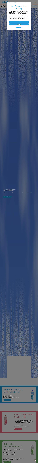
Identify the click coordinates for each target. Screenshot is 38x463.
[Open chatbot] (35, 460)
